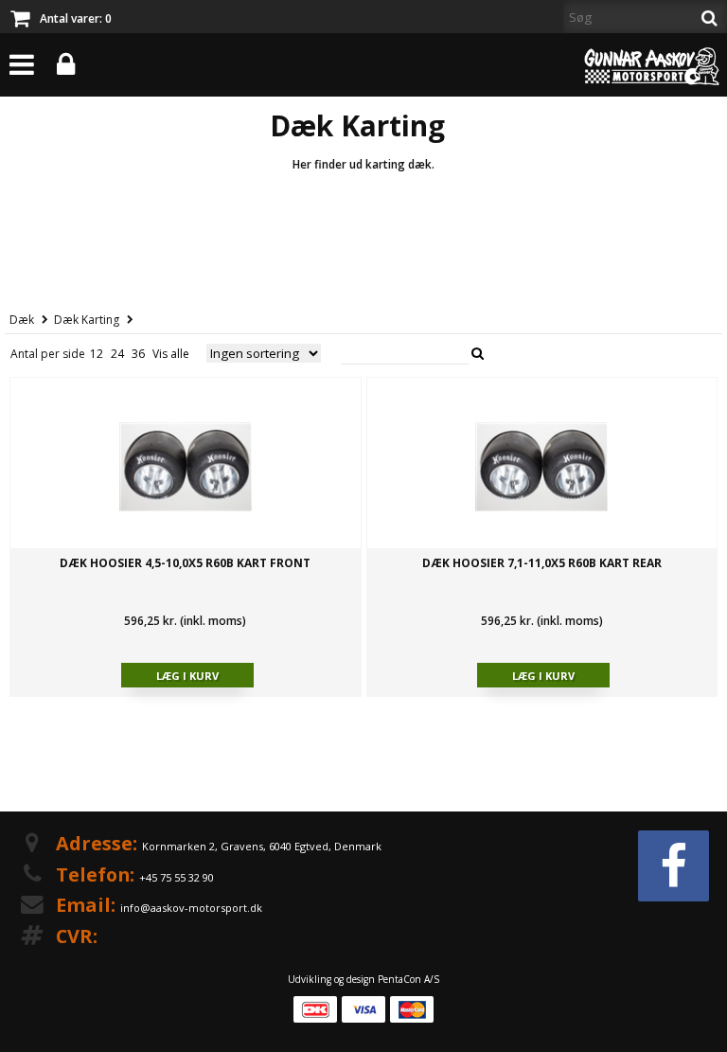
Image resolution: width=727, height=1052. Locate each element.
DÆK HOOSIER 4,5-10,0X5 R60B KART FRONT (185, 563)
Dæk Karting (86, 320)
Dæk (21, 320)
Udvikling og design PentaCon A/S (363, 979)
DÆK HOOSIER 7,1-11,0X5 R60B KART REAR (542, 563)
